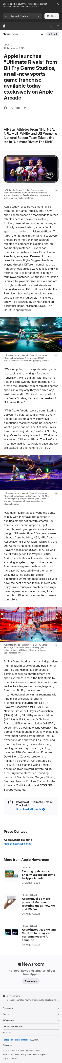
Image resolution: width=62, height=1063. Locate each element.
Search (54, 34)
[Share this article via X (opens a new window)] (12, 108)
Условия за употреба (37, 1055)
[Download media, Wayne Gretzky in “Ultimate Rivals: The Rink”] (56, 645)
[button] (22, 16)
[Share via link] (24, 108)
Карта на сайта (10, 1059)
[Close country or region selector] (58, 4)
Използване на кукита (13, 1055)
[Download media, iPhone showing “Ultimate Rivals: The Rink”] (56, 190)
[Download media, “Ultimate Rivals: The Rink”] (56, 493)
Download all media (28, 809)
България (7, 1045)
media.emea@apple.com (17, 843)
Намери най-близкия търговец (17, 1040)
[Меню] (58, 26)
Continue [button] (51, 16)
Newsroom (10, 34)
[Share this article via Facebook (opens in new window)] (5, 108)
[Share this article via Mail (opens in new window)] (18, 108)
